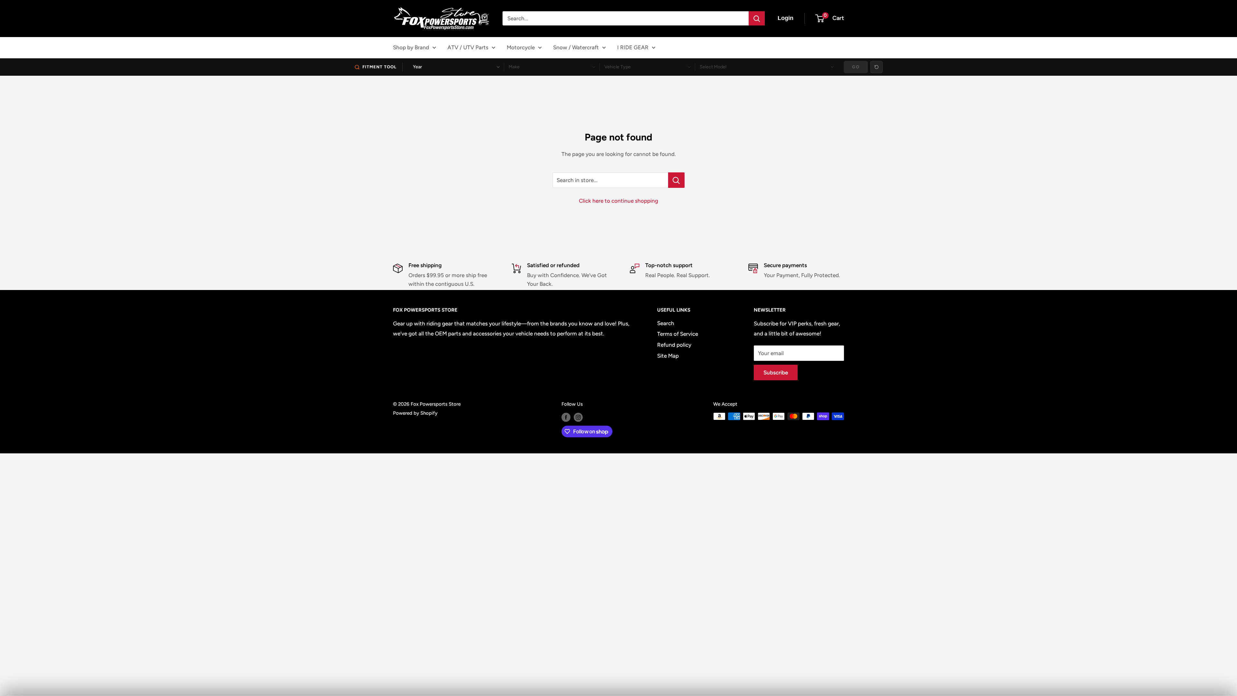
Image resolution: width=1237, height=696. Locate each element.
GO (855, 66)
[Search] (757, 18)
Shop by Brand (411, 47)
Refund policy (674, 345)
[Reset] (876, 67)
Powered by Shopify (415, 413)
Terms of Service (677, 334)
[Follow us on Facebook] (566, 417)
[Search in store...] (676, 180)
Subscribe (775, 372)
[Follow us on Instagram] (578, 417)
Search (665, 323)
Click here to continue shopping (618, 201)
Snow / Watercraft (576, 47)
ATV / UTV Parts (467, 47)
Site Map (668, 356)
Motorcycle (521, 47)
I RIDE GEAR (632, 47)
